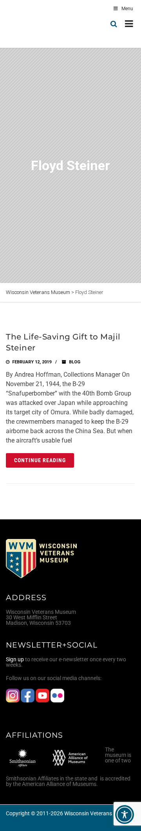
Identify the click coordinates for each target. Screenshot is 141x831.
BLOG (74, 362)
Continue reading (40, 460)
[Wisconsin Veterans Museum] (39, 24)
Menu (127, 8)
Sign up (15, 659)
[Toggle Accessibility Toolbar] (124, 814)
